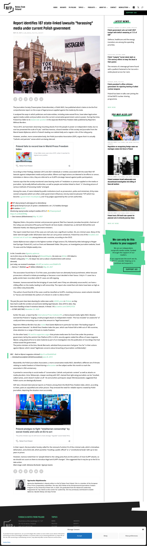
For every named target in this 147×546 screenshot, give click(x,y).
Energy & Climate (120, 27)
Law (25, 33)
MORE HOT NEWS (113, 223)
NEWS (53, 521)
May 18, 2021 (38, 216)
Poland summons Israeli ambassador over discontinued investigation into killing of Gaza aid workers (122, 181)
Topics (81, 7)
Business (111, 27)
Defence (110, 81)
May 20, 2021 (48, 267)
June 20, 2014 (47, 357)
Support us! (131, 13)
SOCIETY (76, 524)
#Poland (68, 301)
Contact (113, 7)
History (118, 54)
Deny (105, 536)
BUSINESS (77, 526)
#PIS (26, 259)
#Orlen (64, 256)
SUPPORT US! (132, 269)
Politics (34, 33)
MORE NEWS (112, 107)
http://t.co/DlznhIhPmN (48, 354)
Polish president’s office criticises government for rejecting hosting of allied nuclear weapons (123, 86)
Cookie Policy (6, 542)
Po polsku (72, 7)
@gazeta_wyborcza (32, 253)
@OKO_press (58, 301)
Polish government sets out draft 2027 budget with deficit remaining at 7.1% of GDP (122, 32)
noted (43, 325)
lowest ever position (38, 120)
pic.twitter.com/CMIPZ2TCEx (65, 306)
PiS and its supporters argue (39, 334)
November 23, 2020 (32, 309)
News (56, 7)
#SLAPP (23, 208)
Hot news (121, 142)
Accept (79, 536)
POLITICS (54, 524)
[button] (143, 529)
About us (102, 7)
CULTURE (54, 526)
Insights (63, 7)
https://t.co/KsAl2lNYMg (18, 214)
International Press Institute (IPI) (49, 315)
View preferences (131, 536)
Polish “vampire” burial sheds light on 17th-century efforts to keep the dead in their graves (122, 59)
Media (29, 33)
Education (111, 54)
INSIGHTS (77, 521)
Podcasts (91, 7)
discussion (52, 365)
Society (40, 33)
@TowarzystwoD (55, 211)
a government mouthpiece (29, 197)
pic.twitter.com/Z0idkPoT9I (51, 264)
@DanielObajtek (45, 256)
